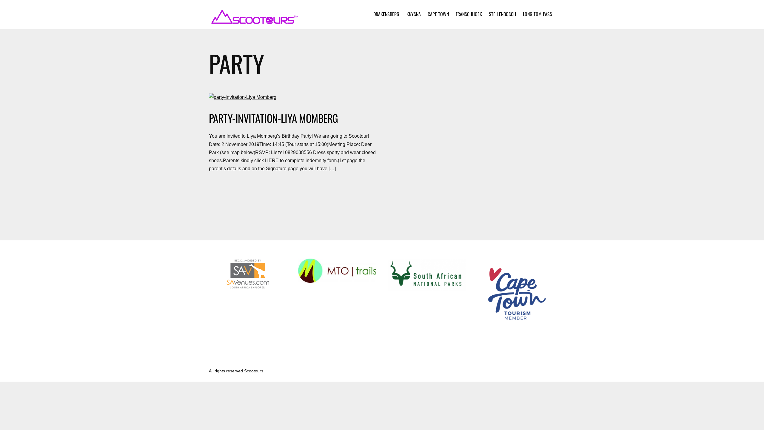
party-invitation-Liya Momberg (273, 118)
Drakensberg (386, 14)
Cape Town (438, 14)
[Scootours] (253, 21)
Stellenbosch (502, 14)
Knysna (413, 14)
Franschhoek (469, 14)
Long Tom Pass (537, 14)
